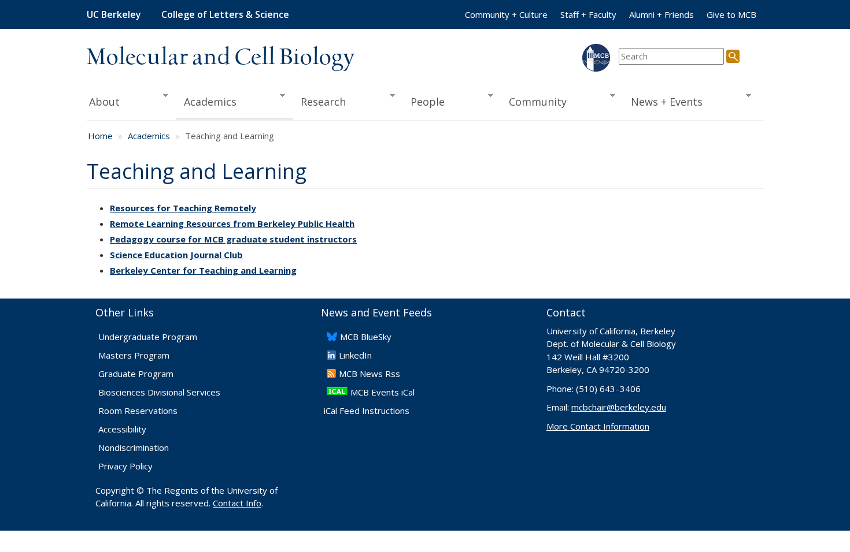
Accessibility (122, 429)
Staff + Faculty (588, 14)
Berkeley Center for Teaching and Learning (203, 270)
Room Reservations (138, 410)
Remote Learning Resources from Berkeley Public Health (232, 223)
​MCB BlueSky (365, 336)
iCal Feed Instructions (366, 410)
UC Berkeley (114, 14)
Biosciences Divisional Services (159, 392)
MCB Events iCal (382, 392)
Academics (206, 102)
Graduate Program (135, 373)
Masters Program (133, 355)
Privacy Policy (125, 466)
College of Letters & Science (225, 14)
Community (534, 102)
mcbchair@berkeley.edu (618, 407)
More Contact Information (597, 426)
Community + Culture (506, 14)
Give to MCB (731, 14)
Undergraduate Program (147, 336)
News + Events (663, 102)
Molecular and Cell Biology (220, 58)
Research (319, 102)
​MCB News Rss (369, 373)
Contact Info (237, 503)
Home (100, 135)
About (103, 102)
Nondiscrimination (133, 447)
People (423, 102)
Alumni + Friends (661, 14)
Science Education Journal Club (176, 254)
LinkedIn (355, 355)
